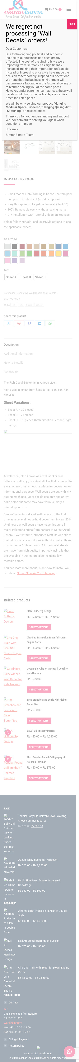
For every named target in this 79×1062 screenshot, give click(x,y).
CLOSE (72, 24)
